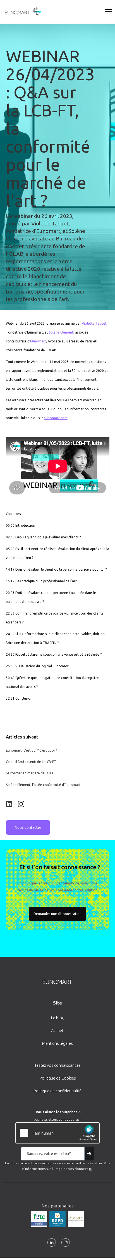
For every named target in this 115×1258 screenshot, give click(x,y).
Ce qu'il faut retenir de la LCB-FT (31, 762)
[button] (107, 11)
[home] (21, 12)
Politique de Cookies (57, 1078)
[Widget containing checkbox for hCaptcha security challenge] (57, 1132)
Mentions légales (57, 1043)
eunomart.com (56, 418)
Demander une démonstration (57, 914)
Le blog (57, 1018)
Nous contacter (28, 827)
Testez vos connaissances (58, 1065)
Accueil (57, 1030)
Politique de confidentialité (57, 1091)
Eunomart (38, 341)
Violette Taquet (94, 323)
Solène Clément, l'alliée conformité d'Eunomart (43, 785)
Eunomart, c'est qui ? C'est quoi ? (31, 750)
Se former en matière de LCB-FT (31, 773)
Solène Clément (61, 332)
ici (90, 1168)
